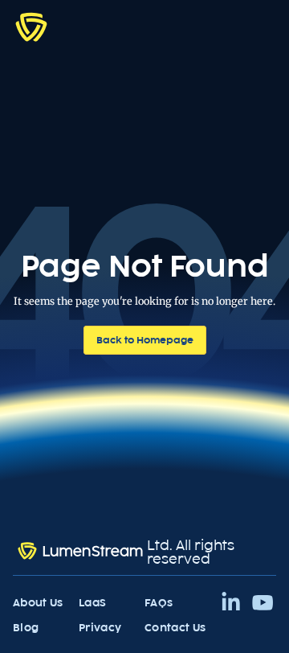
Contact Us (175, 628)
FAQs (158, 603)
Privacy (100, 628)
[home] (31, 26)
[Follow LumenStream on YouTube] (263, 602)
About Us (38, 603)
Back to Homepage (144, 340)
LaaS (92, 603)
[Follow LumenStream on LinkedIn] (230, 602)
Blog (26, 628)
